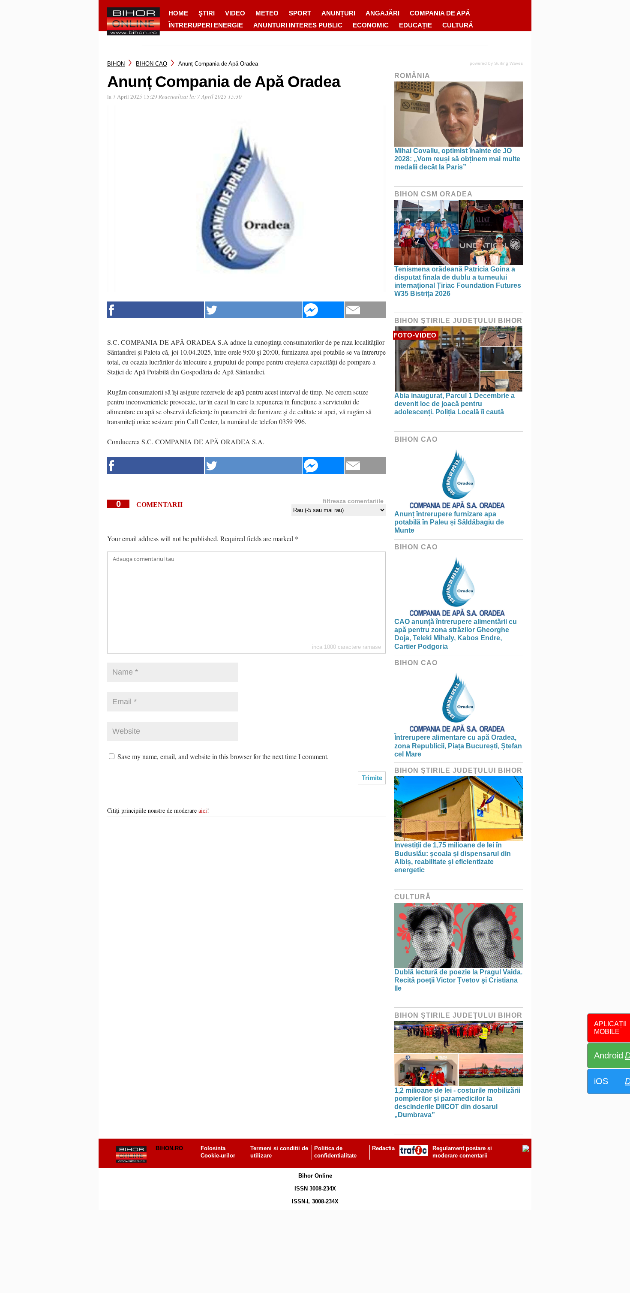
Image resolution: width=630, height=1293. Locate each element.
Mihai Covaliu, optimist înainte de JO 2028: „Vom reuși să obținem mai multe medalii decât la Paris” (457, 159)
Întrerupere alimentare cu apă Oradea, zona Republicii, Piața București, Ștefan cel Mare (458, 745)
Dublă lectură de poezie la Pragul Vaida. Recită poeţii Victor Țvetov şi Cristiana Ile (458, 980)
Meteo (267, 13)
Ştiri (206, 13)
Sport (300, 13)
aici (202, 810)
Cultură (457, 25)
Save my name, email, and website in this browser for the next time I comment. (223, 756)
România (412, 75)
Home (178, 13)
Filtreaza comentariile (353, 501)
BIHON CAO (151, 63)
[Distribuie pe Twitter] (253, 309)
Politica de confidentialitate (335, 1152)
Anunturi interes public (297, 25)
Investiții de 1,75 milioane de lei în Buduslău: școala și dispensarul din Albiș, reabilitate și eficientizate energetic (452, 857)
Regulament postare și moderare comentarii (462, 1152)
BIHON (116, 63)
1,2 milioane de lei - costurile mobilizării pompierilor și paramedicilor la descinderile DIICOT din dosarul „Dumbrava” (457, 1103)
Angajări (382, 13)
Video (235, 13)
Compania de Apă (440, 13)
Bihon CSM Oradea (433, 194)
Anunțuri (338, 13)
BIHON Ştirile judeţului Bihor (458, 320)
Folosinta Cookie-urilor (218, 1152)
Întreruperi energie (205, 25)
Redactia (383, 1148)
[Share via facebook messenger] (323, 309)
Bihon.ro (169, 1148)
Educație (415, 25)
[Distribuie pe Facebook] (155, 309)
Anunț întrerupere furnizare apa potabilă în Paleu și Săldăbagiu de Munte (449, 522)
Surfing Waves (508, 63)
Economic (371, 25)
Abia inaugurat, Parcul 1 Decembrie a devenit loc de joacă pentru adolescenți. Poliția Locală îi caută (454, 404)
